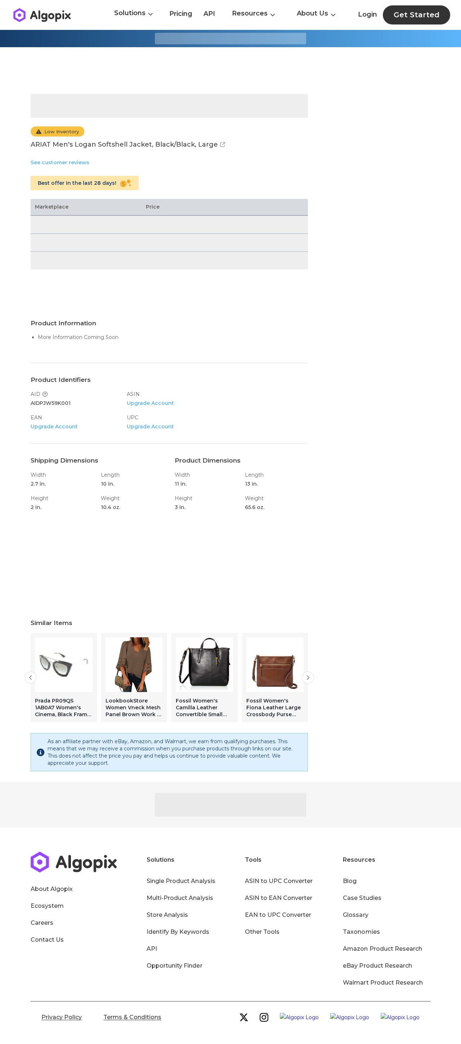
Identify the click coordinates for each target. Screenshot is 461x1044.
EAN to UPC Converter (278, 914)
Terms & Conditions (132, 1017)
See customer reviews (60, 162)
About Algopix (52, 888)
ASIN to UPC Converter (279, 881)
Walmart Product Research (383, 982)
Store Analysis (167, 914)
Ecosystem (47, 905)
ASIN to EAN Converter (279, 897)
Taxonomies (361, 931)
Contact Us (47, 939)
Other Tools (262, 931)
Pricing (180, 14)
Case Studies (362, 897)
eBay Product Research (377, 965)
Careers (42, 922)
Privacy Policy (61, 1017)
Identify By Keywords (178, 931)
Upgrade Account (150, 403)
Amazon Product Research (382, 948)
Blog (350, 881)
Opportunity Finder (174, 965)
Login (367, 14)
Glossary (355, 914)
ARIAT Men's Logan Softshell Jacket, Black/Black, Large (124, 144)
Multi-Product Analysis (180, 897)
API (209, 14)
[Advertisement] (230, 70)
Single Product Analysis (181, 881)
